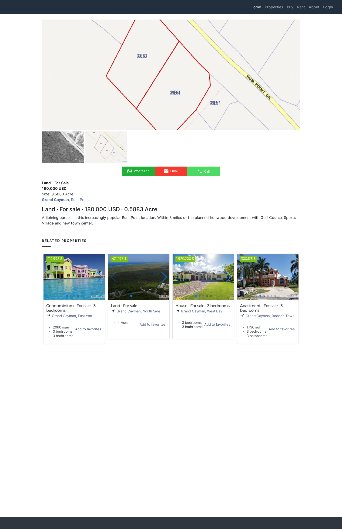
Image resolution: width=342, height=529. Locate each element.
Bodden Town (283, 316)
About (314, 7)
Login (328, 7)
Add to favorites (88, 329)
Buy (290, 7)
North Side (151, 311)
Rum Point (80, 199)
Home (256, 7)
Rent (301, 7)
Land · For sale (124, 306)
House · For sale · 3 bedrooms (202, 306)
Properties (274, 7)
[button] (99, 277)
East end (85, 316)
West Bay (214, 311)
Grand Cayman (64, 316)
